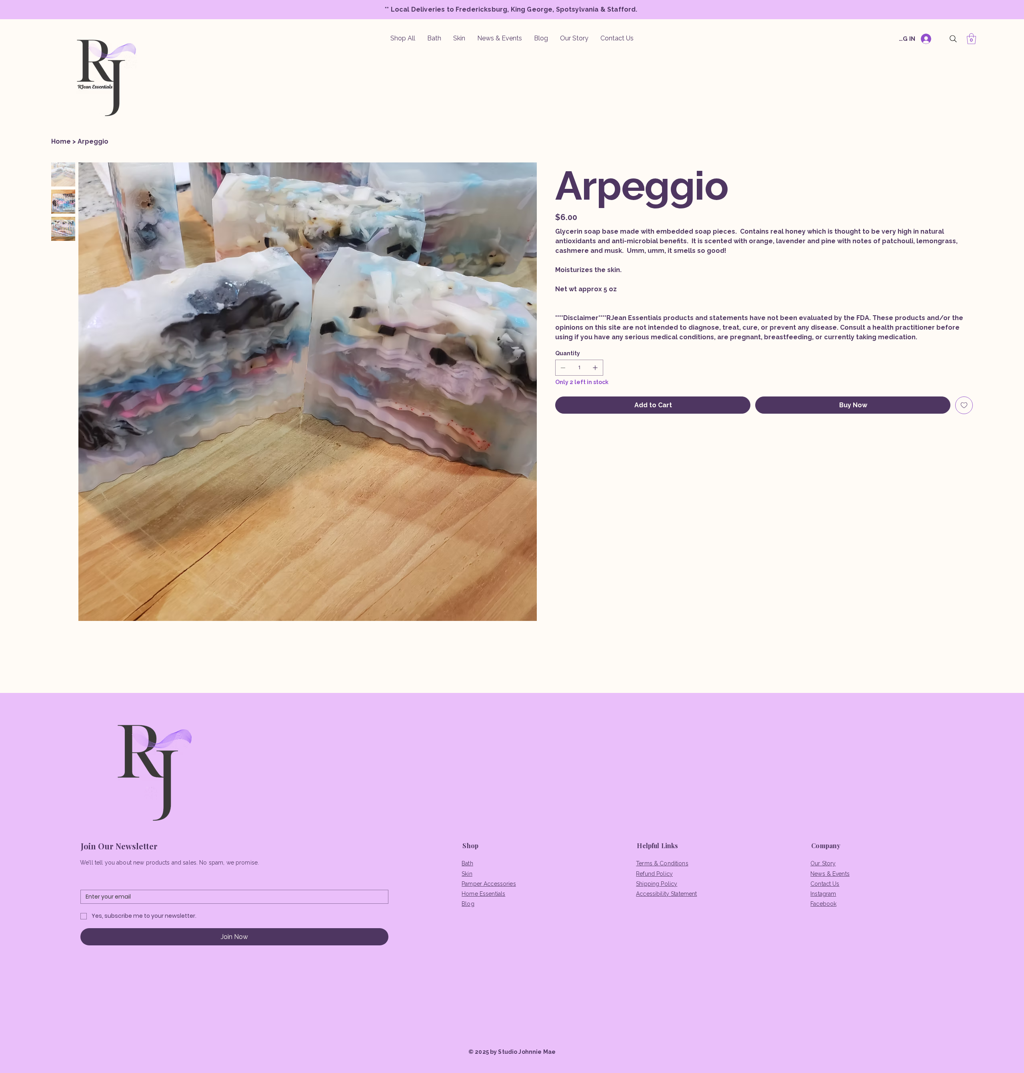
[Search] (953, 38)
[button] (971, 38)
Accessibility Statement (666, 894)
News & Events (830, 874)
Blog (468, 904)
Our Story (823, 863)
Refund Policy (654, 874)
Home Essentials (483, 894)
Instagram (823, 894)
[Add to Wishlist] (964, 405)
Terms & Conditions (662, 863)
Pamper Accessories (489, 884)
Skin (467, 874)
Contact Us (824, 884)
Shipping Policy (656, 884)
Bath (467, 863)
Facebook (823, 904)
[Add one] (595, 368)
